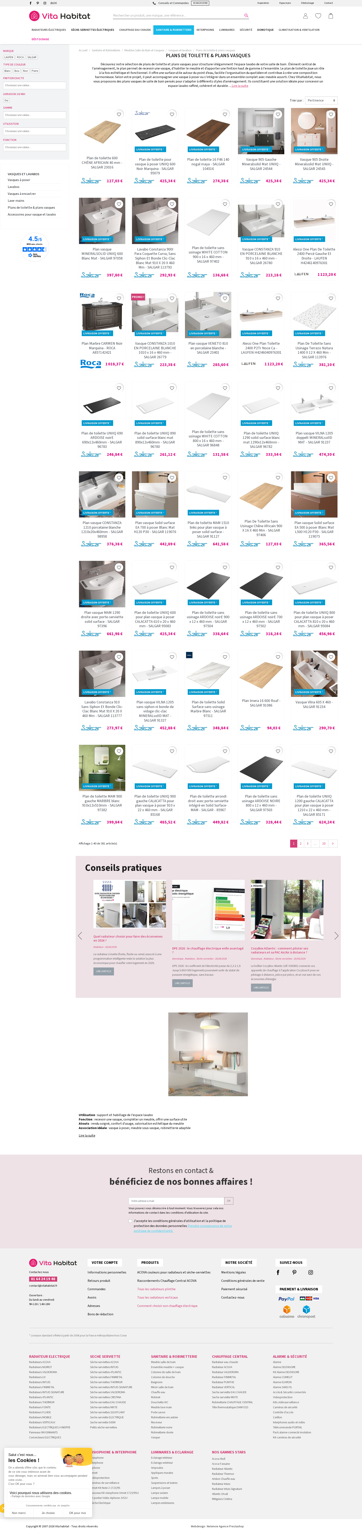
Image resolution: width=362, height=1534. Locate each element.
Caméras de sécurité (285, 1407)
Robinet (155, 1397)
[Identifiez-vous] (305, 15)
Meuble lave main (161, 1407)
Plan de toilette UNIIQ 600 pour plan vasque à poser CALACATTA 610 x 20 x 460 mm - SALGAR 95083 (155, 619)
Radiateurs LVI (37, 1377)
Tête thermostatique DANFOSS (230, 1407)
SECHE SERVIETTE (105, 1356)
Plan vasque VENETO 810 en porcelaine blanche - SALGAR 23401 (208, 348)
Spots (154, 1478)
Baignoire (156, 1382)
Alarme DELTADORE (284, 1367)
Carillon (277, 1417)
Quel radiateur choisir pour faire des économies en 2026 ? (128, 938)
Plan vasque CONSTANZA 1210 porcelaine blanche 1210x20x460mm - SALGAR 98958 (102, 529)
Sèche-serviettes (205, 959)
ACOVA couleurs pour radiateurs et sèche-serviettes (174, 1272)
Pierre (35, 71)
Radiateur (98, 947)
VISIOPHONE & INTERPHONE (113, 1452)
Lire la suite (239, 86)
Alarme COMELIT (282, 1377)
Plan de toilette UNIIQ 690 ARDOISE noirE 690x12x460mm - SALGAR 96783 (102, 440)
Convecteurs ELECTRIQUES (45, 1437)
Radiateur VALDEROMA (225, 1372)
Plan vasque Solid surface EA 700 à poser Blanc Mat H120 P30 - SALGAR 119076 (155, 527)
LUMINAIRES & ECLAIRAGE (172, 1452)
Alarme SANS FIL (282, 1387)
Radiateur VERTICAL (223, 1387)
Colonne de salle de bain (166, 1372)
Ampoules (157, 1468)
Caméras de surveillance (104, 1483)
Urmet (93, 1473)
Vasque (155, 1437)
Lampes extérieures (162, 1503)
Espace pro (285, 3)
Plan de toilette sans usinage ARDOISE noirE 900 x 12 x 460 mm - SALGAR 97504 (208, 619)
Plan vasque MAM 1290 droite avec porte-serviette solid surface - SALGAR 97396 (102, 619)
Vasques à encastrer (22, 193)
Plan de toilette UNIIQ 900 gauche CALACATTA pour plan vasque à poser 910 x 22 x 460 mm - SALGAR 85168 (155, 805)
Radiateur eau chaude (225, 1362)
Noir (25, 71)
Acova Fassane (221, 1464)
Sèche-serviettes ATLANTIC (106, 1372)
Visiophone (96, 1458)
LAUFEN (8, 57)
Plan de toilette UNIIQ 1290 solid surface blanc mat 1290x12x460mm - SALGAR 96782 (261, 440)
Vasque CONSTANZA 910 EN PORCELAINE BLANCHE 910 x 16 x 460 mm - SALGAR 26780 (261, 256)
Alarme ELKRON (282, 1382)
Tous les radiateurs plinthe (156, 1289)
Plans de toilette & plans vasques (31, 207)
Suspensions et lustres (164, 1483)
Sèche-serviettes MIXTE (104, 1407)
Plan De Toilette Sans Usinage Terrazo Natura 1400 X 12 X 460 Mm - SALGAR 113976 (314, 350)
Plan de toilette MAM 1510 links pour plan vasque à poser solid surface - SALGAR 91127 (208, 529)
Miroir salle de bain (162, 1387)
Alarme (277, 1362)
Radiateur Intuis (221, 1484)
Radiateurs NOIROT (40, 1367)
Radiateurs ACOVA (39, 1362)
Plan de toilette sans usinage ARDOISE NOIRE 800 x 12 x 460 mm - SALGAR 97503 (261, 803)
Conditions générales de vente (243, 1280)
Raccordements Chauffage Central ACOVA (167, 1280)
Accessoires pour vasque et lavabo (32, 214)
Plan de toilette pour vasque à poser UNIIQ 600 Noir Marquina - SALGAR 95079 (155, 166)
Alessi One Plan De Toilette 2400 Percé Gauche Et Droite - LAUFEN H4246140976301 (314, 256)
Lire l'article (103, 971)
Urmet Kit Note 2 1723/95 (105, 1488)
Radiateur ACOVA (222, 1367)
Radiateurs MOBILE (40, 1417)
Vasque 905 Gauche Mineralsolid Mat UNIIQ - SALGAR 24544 (261, 164)
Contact (328, 3)
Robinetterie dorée (162, 1432)
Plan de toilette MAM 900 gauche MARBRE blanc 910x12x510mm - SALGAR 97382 (102, 803)
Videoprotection (282, 1397)
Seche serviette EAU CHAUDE (229, 1392)
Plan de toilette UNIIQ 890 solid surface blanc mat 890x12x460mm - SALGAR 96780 (155, 440)
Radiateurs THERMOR (41, 1402)
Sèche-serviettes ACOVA (104, 1362)
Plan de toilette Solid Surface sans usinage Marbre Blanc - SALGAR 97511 (208, 709)
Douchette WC (159, 1402)
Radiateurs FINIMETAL (41, 1387)
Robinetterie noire (161, 1427)
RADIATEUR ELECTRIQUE (49, 1356)
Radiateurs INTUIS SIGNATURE (46, 1392)
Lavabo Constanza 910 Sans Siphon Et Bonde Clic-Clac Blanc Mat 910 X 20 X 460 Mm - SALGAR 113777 (102, 709)
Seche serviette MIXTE (225, 1397)
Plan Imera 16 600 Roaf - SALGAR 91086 (261, 703)
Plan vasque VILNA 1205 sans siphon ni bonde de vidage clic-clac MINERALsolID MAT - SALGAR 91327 (155, 711)
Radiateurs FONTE (40, 1407)
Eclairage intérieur (161, 1458)
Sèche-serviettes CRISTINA (105, 1397)
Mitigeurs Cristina (222, 1499)
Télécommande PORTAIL (287, 1427)
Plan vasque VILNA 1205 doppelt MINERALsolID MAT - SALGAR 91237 (314, 438)
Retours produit (99, 1280)
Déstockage (307, 3)
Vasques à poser (19, 180)
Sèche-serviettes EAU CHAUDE (108, 1402)
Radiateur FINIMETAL (224, 1377)
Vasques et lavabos (23, 174)
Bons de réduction (100, 1314)
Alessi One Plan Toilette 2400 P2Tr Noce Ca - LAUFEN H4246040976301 (261, 348)
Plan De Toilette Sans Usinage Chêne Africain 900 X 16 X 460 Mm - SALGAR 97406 (261, 528)
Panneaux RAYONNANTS (43, 1432)
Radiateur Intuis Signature (227, 1489)
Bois (16, 71)
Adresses (94, 1306)
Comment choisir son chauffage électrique (167, 1306)
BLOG (53, 3)
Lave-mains (16, 200)
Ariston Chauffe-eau (223, 1479)
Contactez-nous (232, 1297)
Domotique (178, 959)
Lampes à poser (160, 1488)
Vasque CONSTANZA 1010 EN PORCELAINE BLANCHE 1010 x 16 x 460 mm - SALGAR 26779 (155, 350)
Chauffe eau (158, 1392)
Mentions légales (233, 1272)
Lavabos (13, 187)
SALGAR (31, 57)
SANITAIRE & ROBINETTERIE (174, 1356)
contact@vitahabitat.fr (43, 1286)
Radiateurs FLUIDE (40, 1412)
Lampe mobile (159, 1498)
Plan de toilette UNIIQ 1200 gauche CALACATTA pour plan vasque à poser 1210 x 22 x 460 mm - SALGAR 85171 (314, 805)
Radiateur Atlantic (222, 1469)
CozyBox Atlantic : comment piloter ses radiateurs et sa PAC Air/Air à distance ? (279, 950)
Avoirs (92, 1297)
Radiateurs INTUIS (39, 1382)
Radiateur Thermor (223, 1474)
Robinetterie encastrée (164, 1417)
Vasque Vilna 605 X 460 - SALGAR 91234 (314, 704)
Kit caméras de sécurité (287, 1437)
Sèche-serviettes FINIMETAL (106, 1377)
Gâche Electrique (100, 1503)
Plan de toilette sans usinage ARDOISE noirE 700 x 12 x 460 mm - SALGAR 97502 (261, 619)
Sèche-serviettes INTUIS (104, 1367)
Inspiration (263, 3)
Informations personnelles (107, 1272)
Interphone (96, 1463)
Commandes (97, 1289)
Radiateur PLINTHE (223, 1382)
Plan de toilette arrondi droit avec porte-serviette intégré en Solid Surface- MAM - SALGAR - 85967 (208, 803)
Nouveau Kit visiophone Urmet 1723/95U (114, 1493)
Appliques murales (162, 1473)
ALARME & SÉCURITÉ (290, 1356)
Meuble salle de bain (163, 1362)
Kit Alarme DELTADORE (286, 1372)
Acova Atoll (218, 1459)
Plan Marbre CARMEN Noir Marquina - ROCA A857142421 (102, 348)
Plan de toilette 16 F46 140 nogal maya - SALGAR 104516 (208, 164)
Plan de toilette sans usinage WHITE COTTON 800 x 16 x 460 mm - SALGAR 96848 (208, 438)
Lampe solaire (159, 1493)
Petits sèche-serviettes (103, 1427)
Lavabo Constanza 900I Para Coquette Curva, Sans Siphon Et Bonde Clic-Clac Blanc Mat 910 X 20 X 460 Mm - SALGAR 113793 (155, 258)
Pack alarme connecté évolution (292, 1432)
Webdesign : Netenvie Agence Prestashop (217, 1526)
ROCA (20, 57)
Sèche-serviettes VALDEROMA (107, 1392)
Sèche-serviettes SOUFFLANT (107, 1412)
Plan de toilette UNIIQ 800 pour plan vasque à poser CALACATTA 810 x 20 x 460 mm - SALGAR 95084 (314, 619)
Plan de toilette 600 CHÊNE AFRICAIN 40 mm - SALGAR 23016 (102, 162)
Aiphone (95, 1468)
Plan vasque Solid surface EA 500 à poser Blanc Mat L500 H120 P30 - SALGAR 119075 (314, 529)
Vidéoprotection (100, 1478)
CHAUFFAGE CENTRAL (230, 1356)
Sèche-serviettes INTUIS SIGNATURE (111, 1387)
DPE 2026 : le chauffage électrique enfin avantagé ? (208, 950)
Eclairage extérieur (162, 1463)
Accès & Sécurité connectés (289, 1392)
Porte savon (158, 1412)
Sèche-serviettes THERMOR (106, 1382)
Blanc (7, 71)
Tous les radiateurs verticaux (157, 1297)
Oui (6, 100)
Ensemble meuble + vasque (167, 1367)
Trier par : (296, 100)
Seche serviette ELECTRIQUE (107, 1417)
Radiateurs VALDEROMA (43, 1372)
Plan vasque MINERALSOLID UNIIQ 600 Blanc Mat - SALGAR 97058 (102, 254)
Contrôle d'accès (283, 1412)
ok (229, 1201)
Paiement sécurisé (234, 1289)
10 (324, 843)
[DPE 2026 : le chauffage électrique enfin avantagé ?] (208, 910)
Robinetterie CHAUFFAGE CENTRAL (232, 1402)
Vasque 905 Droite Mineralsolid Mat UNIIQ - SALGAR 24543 (314, 164)
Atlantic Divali (220, 1494)
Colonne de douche (163, 1377)
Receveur (156, 1422)
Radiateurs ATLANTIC (41, 1397)
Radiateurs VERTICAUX (42, 1422)
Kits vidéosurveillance (286, 1402)
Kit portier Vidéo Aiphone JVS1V (109, 1498)
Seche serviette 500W (103, 1422)
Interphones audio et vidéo (289, 1422)
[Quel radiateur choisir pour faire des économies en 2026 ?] (129, 904)
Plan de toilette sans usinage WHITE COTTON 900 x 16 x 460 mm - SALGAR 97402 (208, 254)
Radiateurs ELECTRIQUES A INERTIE (49, 1427)
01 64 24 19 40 (200, 3)
